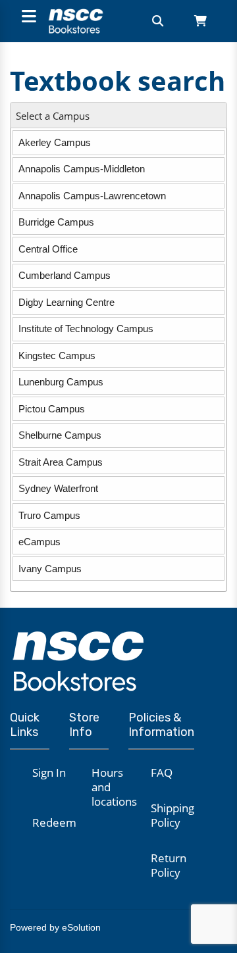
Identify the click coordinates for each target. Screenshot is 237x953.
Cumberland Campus (64, 275)
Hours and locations (114, 787)
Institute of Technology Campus (85, 328)
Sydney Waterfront (58, 488)
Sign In (49, 772)
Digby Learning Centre (66, 302)
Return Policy (168, 865)
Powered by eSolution (55, 927)
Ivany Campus (50, 568)
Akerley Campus (54, 142)
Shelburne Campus (59, 435)
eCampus (39, 541)
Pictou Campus (51, 408)
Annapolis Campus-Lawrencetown (92, 195)
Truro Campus (49, 515)
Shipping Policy (172, 815)
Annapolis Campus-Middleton (81, 168)
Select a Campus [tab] (53, 116)
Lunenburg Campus (60, 381)
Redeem (54, 822)
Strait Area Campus (60, 462)
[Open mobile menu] (27, 17)
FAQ (161, 772)
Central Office (48, 249)
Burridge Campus (56, 222)
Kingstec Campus (56, 355)
